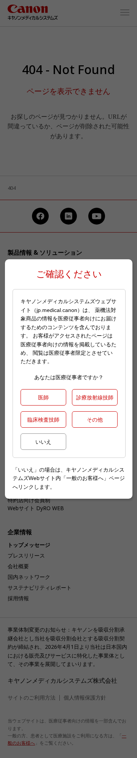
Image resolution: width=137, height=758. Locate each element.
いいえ (43, 441)
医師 (43, 397)
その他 (95, 419)
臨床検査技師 (43, 419)
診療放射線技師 (94, 397)
